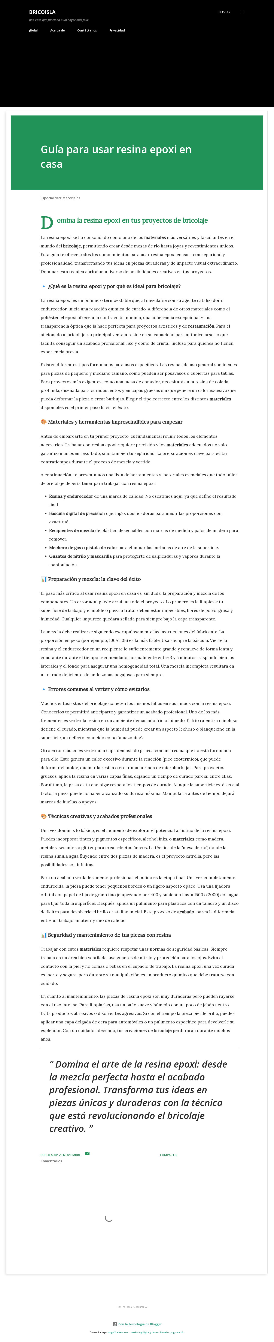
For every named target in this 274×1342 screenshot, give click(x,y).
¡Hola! (33, 30)
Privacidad (117, 30)
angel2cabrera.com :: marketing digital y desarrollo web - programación (146, 1332)
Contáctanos (87, 30)
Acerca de (57, 30)
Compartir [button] (168, 1155)
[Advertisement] (137, 75)
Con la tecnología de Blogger (140, 1324)
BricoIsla (42, 11)
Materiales (71, 198)
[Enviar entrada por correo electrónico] (87, 1155)
